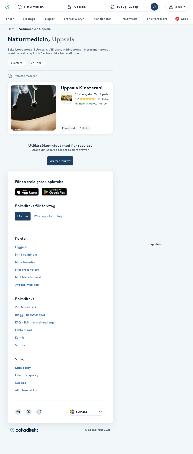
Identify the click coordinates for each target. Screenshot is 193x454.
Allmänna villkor (26, 390)
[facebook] (39, 412)
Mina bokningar (26, 254)
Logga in (21, 247)
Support (21, 345)
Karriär (19, 337)
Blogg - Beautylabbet (30, 315)
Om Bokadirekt (25, 307)
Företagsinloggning (48, 216)
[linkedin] (29, 412)
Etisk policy (23, 367)
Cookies (20, 383)
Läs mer (22, 216)
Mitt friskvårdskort (28, 277)
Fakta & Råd (23, 330)
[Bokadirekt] (7, 7)
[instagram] (18, 412)
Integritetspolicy (26, 375)
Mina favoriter (25, 262)
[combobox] (40, 7)
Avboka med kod (27, 285)
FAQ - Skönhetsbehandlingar (35, 322)
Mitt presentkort (27, 269)
